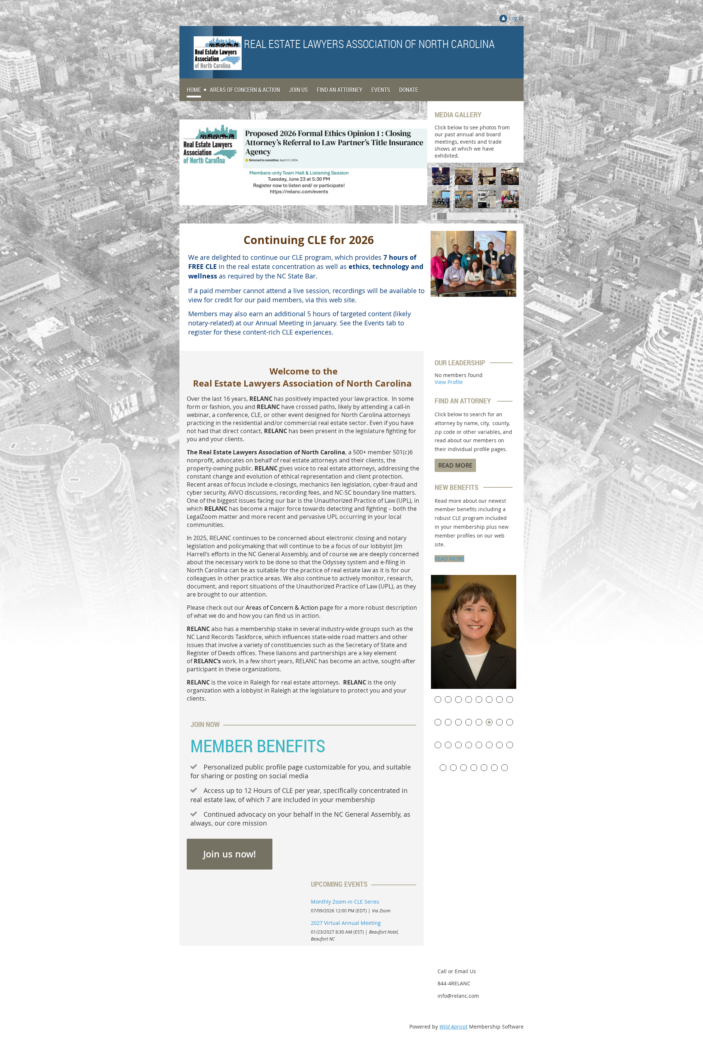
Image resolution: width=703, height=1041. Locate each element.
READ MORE (449, 558)
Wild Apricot (453, 1026)
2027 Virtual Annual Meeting (346, 922)
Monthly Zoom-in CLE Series (345, 901)
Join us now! (229, 854)
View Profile (449, 382)
